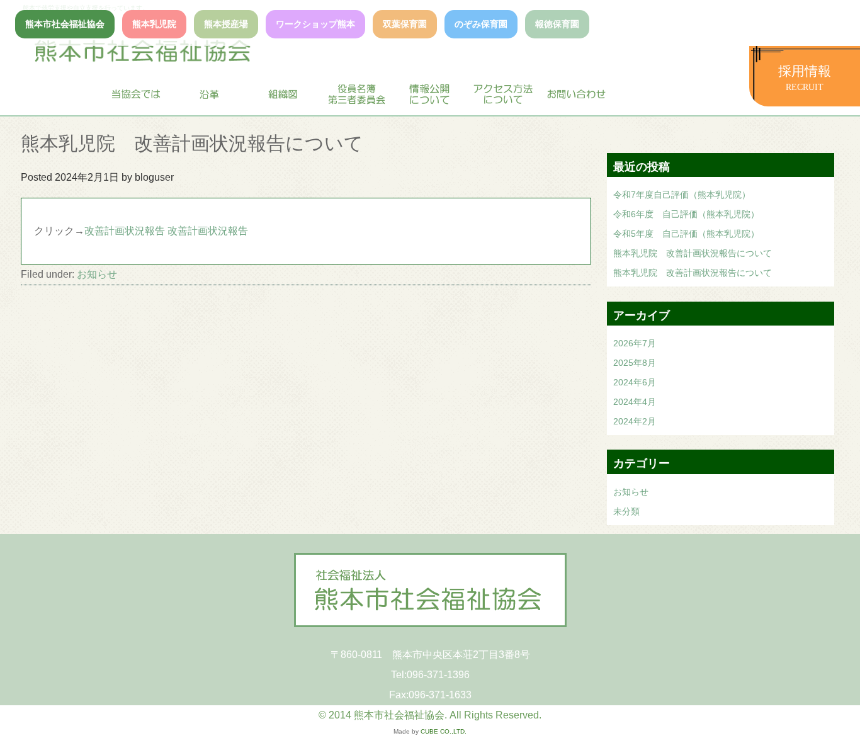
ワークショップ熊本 (315, 24)
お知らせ (97, 274)
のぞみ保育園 (481, 24)
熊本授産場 (226, 24)
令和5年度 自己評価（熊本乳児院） (686, 234)
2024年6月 (634, 382)
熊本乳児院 (154, 24)
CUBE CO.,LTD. (444, 731)
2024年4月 (634, 402)
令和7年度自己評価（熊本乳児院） (681, 195)
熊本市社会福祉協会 (65, 24)
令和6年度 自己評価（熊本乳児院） (686, 214)
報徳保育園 (557, 24)
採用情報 (804, 78)
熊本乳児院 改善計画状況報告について (692, 253)
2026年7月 (634, 343)
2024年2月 (634, 421)
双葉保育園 (405, 24)
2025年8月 (634, 363)
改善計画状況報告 (124, 230)
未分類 (626, 511)
